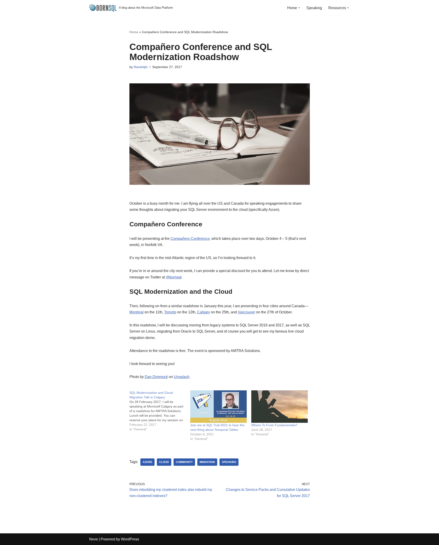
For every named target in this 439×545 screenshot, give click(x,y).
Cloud (164, 462)
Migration (207, 462)
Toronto (170, 312)
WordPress (130, 539)
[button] (299, 8)
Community (184, 462)
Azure (147, 462)
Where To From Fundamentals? (274, 425)
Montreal (136, 312)
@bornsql (174, 277)
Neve (93, 539)
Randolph (141, 67)
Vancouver (246, 312)
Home (133, 32)
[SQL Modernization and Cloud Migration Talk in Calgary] (159, 410)
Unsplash (181, 377)
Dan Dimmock (156, 377)
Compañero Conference (190, 239)
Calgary (203, 312)
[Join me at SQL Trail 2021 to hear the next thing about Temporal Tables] (218, 406)
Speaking (314, 8)
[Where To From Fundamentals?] (279, 406)
